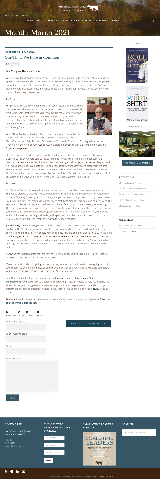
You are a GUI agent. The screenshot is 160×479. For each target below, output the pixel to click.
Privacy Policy (109, 476)
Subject (10, 346)
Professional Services (137, 163)
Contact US (8, 440)
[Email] (23, 471)
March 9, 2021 (13, 64)
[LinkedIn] (17, 471)
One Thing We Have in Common (32, 58)
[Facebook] (12, 471)
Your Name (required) (17, 321)
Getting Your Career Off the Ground (136, 194)
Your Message (13, 358)
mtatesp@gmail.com (16, 446)
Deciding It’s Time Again (131, 206)
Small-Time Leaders (130, 231)
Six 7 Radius (100, 476)
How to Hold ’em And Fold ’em (134, 189)
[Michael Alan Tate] (80, 8)
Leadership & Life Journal (20, 52)
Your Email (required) (16, 333)
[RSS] (7, 471)
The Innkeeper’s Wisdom (131, 183)
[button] (126, 21)
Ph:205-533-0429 (10, 443)
